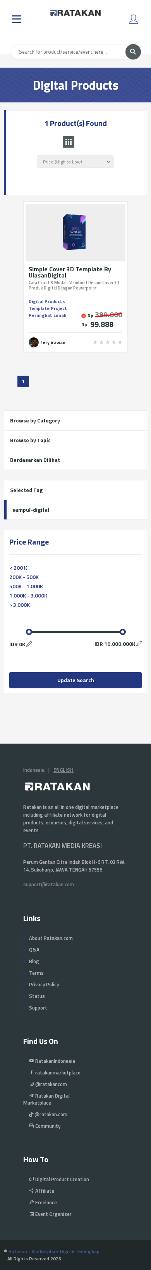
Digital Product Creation (61, 1179)
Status (37, 996)
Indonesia (34, 770)
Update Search (75, 680)
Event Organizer (53, 1214)
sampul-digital (30, 510)
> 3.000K (19, 605)
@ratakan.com (50, 1114)
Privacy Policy (44, 984)
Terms (36, 973)
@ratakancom (50, 1084)
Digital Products (47, 301)
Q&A (34, 949)
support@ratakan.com (48, 884)
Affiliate (44, 1191)
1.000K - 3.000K (28, 595)
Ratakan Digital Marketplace (46, 1099)
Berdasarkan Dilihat (35, 460)
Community (47, 1126)
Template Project (48, 308)
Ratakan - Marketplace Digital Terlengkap (54, 1251)
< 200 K (18, 567)
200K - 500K (24, 577)
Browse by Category (35, 420)
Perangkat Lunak (47, 315)
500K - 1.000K (26, 586)
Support (38, 1007)
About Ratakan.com (51, 938)
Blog (34, 961)
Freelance (45, 1202)
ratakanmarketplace (57, 1072)
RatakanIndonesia (54, 1061)
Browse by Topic (30, 440)
